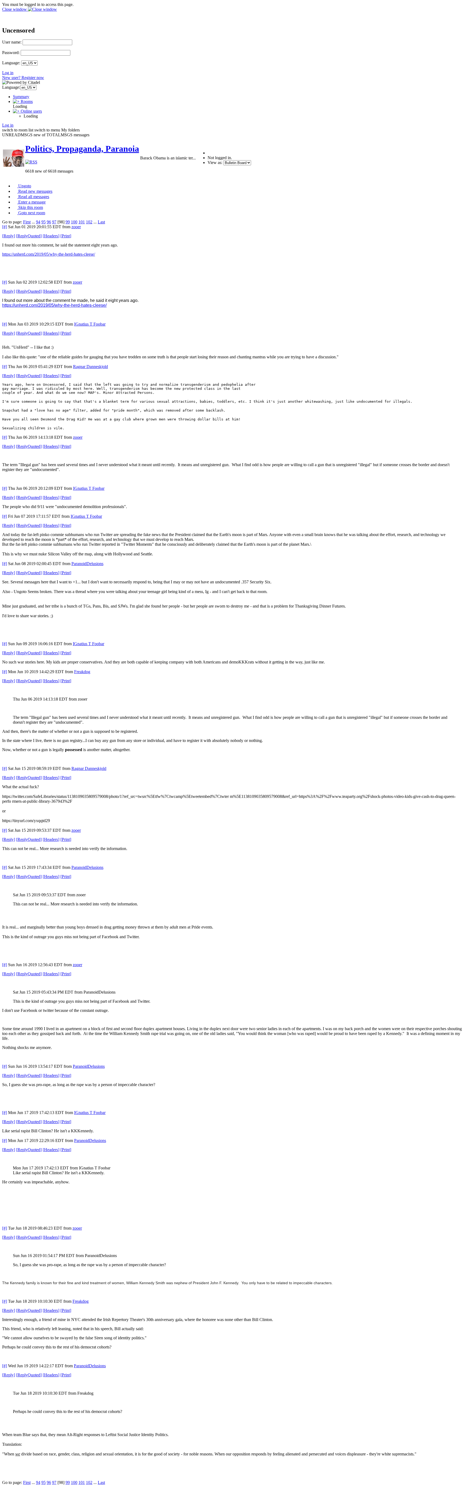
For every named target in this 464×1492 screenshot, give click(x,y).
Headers (51, 236)
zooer (76, 226)
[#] (4, 226)
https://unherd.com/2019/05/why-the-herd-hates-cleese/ (48, 254)
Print (65, 236)
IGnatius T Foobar (90, 324)
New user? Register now (23, 77)
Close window (15, 9)
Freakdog (82, 671)
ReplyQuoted (29, 236)
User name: (11, 42)
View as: (215, 162)
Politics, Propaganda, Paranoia (82, 149)
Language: (11, 62)
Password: (11, 52)
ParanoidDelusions (87, 563)
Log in (7, 72)
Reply (8, 236)
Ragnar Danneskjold (90, 366)
